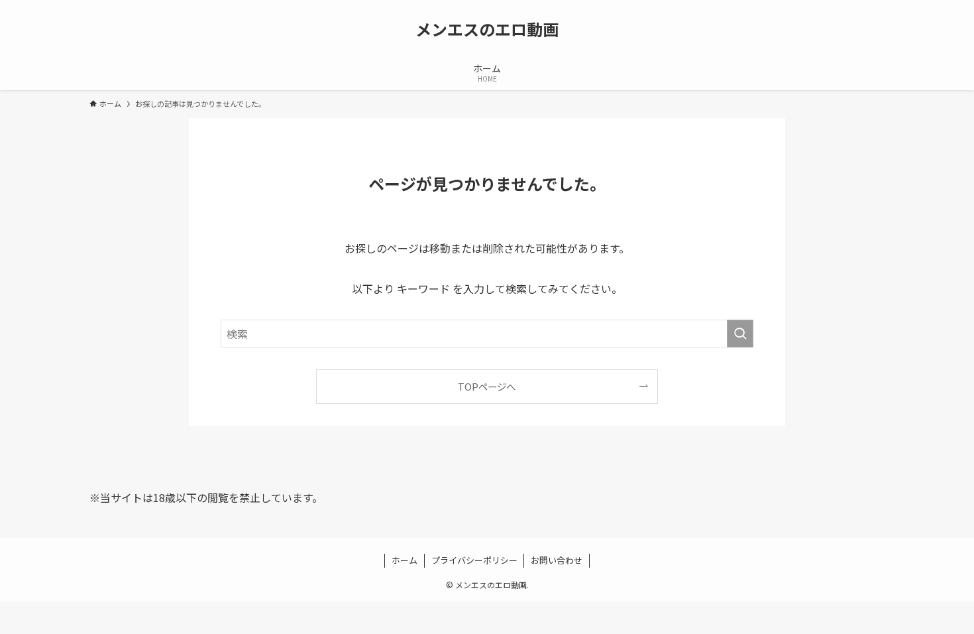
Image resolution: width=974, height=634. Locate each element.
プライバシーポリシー (474, 560)
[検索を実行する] (740, 334)
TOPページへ (486, 386)
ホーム (404, 560)
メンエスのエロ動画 (487, 29)
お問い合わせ (556, 560)
